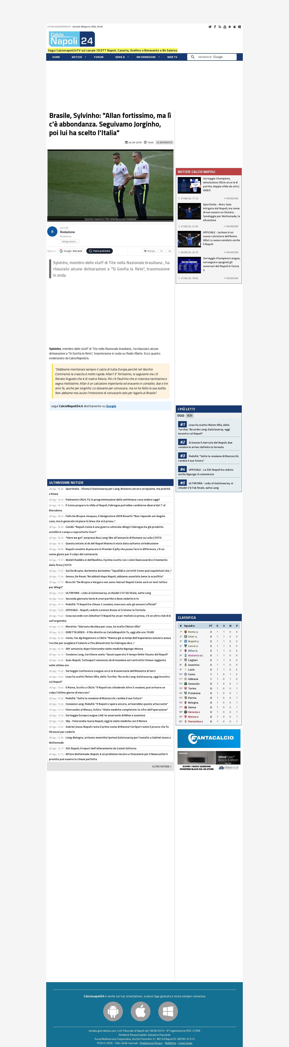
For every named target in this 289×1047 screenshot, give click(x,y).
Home (56, 57)
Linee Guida (185, 1043)
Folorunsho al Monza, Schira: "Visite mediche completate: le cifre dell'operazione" (117, 709)
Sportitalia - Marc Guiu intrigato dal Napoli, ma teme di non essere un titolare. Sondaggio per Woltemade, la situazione (221, 212)
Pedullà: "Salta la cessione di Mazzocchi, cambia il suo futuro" (104, 698)
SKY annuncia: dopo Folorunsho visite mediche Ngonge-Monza (104, 649)
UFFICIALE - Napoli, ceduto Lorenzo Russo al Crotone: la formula (105, 610)
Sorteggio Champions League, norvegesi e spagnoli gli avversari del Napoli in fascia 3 (221, 264)
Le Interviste (164, 142)
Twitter (210, 27)
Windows (239, 27)
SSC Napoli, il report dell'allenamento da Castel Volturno (101, 748)
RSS (220, 27)
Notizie (77, 57)
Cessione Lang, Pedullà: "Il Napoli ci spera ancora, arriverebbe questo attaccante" (117, 704)
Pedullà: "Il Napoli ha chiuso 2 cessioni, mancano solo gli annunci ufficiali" (111, 604)
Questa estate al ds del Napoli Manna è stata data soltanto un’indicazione (112, 543)
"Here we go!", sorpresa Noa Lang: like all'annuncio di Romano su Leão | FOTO (113, 537)
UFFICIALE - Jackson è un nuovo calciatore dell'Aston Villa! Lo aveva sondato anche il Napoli (221, 238)
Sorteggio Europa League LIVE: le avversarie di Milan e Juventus (105, 715)
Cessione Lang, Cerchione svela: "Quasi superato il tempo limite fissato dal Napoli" (117, 654)
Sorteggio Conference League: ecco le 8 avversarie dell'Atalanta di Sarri (111, 671)
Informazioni (146, 57)
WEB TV (172, 57)
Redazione (67, 232)
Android (230, 27)
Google (73, 251)
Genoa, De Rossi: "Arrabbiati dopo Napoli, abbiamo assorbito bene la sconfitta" (115, 576)
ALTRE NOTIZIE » (161, 766)
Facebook (215, 27)
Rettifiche (170, 1043)
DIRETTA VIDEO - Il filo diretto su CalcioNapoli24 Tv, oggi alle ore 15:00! (110, 632)
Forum (98, 57)
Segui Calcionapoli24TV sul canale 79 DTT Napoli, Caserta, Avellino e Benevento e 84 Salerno (112, 50)
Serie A (120, 57)
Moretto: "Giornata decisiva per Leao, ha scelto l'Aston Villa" (103, 626)
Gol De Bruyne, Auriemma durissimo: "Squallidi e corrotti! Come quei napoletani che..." (119, 571)
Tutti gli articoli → (70, 241)
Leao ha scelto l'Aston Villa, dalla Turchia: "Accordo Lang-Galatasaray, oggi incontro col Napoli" (204, 429)
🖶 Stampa (149, 251)
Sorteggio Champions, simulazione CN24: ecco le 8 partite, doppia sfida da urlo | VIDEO (221, 184)
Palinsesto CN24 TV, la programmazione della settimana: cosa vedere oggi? (113, 499)
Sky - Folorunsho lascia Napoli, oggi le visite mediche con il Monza (106, 721)
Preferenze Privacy (151, 1043)
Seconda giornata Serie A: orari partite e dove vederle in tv (102, 598)
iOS (235, 27)
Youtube (225, 27)
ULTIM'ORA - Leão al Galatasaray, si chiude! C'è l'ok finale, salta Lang (108, 593)
